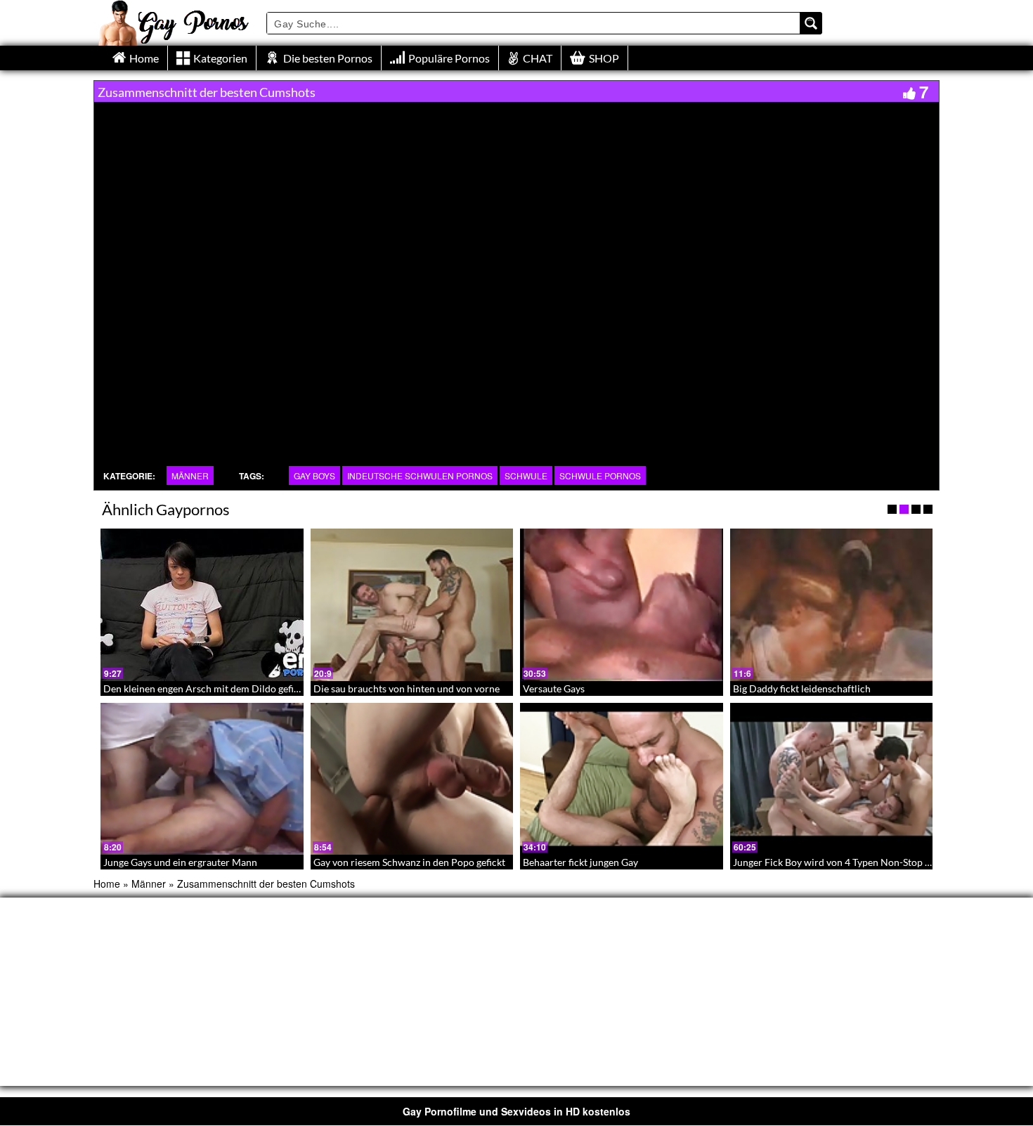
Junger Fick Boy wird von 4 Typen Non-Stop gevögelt (847, 862)
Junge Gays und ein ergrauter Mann (180, 862)
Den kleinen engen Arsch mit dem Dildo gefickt (205, 688)
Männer (190, 475)
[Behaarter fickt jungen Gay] (621, 779)
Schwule (526, 475)
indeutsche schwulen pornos (420, 475)
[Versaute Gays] (621, 604)
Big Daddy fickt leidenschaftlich (802, 688)
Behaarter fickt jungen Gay (580, 862)
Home (106, 883)
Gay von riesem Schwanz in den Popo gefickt (409, 862)
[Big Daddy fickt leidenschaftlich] (831, 604)
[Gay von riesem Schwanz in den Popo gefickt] (412, 779)
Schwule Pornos (600, 475)
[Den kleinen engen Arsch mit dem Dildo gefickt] (202, 604)
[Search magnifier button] (811, 23)
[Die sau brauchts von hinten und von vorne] (412, 604)
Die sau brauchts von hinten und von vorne (406, 688)
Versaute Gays (554, 688)
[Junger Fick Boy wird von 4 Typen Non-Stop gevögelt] (831, 779)
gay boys (314, 475)
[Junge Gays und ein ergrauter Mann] (202, 779)
